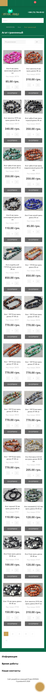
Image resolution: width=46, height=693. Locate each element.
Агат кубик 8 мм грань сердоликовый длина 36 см (33, 168)
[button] (19, 3)
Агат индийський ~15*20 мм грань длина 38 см (12, 267)
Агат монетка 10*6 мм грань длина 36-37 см (33, 602)
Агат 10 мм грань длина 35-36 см (12, 602)
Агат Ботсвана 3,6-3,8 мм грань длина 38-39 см (33, 459)
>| (6, 640)
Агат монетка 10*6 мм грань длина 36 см (12, 119)
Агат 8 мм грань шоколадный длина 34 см (12, 217)
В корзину (12, 93)
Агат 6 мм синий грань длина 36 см (33, 216)
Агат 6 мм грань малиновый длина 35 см (12, 70)
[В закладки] (20, 51)
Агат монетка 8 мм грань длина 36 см (33, 70)
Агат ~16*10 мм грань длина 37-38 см (12, 315)
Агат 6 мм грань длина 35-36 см (12, 555)
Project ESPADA (33, 679)
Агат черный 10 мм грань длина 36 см (12, 507)
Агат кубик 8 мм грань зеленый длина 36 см (12, 167)
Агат (19, 27)
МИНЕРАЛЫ (10, 27)
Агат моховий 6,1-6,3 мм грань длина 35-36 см (33, 507)
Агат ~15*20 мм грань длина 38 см (33, 266)
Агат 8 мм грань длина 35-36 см (33, 555)
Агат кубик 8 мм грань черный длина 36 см (33, 119)
